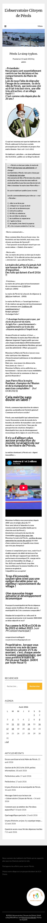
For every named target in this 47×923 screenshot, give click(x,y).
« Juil (7, 742)
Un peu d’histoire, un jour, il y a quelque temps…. (23, 821)
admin (23, 62)
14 (29, 724)
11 (13, 724)
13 (23, 724)
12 (18, 724)
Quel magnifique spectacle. (15, 815)
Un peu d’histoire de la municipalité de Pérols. (23, 787)
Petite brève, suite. (12, 776)
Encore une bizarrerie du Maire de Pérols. (21, 759)
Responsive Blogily (29, 917)
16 (39, 724)
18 (13, 729)
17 (7, 729)
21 (29, 729)
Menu (40, 26)
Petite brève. (10, 781)
